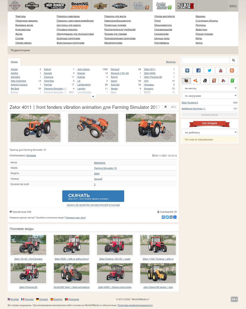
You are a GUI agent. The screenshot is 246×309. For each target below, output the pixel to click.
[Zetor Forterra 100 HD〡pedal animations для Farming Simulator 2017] (115, 245)
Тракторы (20, 16)
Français (29, 299)
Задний (98, 179)
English (15, 299)
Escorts (48, 73)
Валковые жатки (24, 25)
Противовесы (161, 42)
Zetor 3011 (149, 69)
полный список (209, 114)
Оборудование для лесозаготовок (75, 33)
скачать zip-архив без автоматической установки (93, 204)
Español (58, 299)
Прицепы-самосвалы (68, 16)
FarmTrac (49, 80)
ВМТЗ (147, 92)
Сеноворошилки (163, 29)
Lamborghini (84, 84)
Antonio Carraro (19, 84)
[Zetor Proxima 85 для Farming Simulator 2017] (28, 273)
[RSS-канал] (231, 70)
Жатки (18, 33)
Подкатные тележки (115, 25)
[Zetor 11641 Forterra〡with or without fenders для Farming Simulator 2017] (158, 245)
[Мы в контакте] (187, 70)
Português (73, 299)
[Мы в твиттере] (209, 70)
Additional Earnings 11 (193, 108)
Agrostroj (15, 76)
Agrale (14, 69)
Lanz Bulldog (84, 92)
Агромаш (149, 84)
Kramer (81, 73)
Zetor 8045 (149, 73)
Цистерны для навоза (69, 25)
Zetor (97, 173)
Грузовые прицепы (67, 29)
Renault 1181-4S (120, 73)
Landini (81, 88)
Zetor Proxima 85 (28, 287)
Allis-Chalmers (18, 80)
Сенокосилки (161, 33)
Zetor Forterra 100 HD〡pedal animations (114, 259)
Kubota (81, 76)
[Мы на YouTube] (220, 70)
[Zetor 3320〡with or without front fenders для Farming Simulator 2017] (71, 245)
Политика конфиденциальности (135, 305)
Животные (201, 29)
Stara (113, 92)
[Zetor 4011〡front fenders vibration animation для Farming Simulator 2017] (36, 128)
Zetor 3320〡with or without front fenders (72, 259)
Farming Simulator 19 (55, 92)
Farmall (48, 84)
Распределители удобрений (119, 29)
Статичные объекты (207, 20)
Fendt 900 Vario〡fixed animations (72, 287)
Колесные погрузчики (68, 38)
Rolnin (114, 76)
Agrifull (14, 73)
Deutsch (43, 299)
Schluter (115, 84)
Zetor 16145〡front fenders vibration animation (28, 259)
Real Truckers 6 (190, 102)
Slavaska (31, 155)
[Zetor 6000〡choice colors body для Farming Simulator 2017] (115, 273)
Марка (14, 61)
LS (78, 80)
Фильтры (171, 61)
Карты (199, 42)
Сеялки (19, 38)
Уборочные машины (26, 20)
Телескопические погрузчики (119, 38)
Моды (199, 38)
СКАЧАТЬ (88, 196)
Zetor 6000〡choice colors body (114, 287)
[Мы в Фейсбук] (198, 70)
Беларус (148, 88)
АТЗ (146, 80)
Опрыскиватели (163, 25)
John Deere (83, 69)
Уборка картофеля (164, 16)
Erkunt (47, 69)
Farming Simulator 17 (55, 88)
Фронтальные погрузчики (70, 42)
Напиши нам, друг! (76, 217)
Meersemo (99, 163)
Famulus (48, 76)
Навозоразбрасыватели (117, 20)
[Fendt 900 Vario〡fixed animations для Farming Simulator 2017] (71, 273)
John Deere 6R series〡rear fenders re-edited (158, 287)
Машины (200, 16)
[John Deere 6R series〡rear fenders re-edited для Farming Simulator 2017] (158, 273)
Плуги (157, 20)
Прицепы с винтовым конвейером (75, 20)
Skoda (114, 88)
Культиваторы (23, 29)
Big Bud (15, 88)
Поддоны (201, 25)
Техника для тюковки (115, 33)
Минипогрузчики (113, 42)
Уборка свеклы (23, 42)
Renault (115, 69)
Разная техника (204, 33)
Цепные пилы (162, 38)
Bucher (14, 92)
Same (114, 80)
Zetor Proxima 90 (153, 76)
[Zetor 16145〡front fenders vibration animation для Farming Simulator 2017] (28, 245)
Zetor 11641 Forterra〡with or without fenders (158, 259)
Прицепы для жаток (115, 16)
